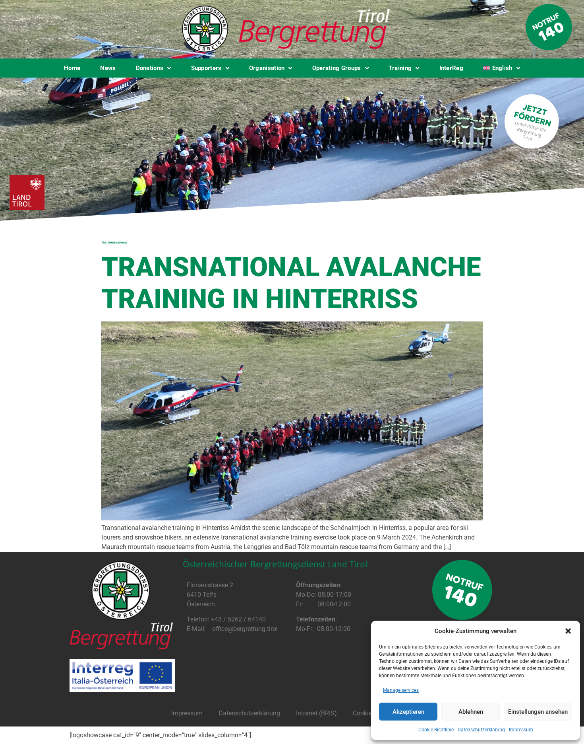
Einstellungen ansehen (538, 711)
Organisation (267, 68)
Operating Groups (336, 68)
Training (400, 68)
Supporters (206, 68)
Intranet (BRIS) (316, 713)
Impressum (521, 729)
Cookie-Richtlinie (436, 729)
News (108, 68)
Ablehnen (470, 711)
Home (72, 68)
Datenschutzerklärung (481, 729)
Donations (150, 68)
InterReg (451, 68)
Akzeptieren (408, 711)
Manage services (401, 690)
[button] (568, 631)
